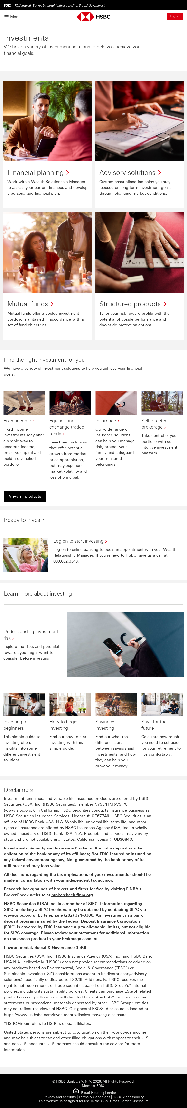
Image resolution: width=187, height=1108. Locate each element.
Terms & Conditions (94, 1097)
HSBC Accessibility (128, 1097)
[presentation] (78, 915)
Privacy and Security (59, 1097)
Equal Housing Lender (98, 1093)
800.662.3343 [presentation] (65, 561)
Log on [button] (174, 16)
